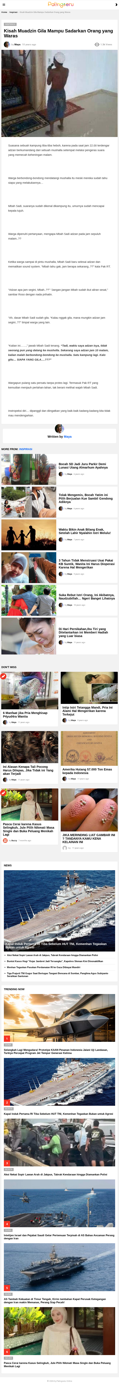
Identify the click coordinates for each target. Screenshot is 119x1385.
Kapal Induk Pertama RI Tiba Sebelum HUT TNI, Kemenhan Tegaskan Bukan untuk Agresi (58, 1113)
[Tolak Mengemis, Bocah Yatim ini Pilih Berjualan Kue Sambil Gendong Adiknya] (28, 502)
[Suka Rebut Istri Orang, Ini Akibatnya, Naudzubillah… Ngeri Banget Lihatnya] (28, 600)
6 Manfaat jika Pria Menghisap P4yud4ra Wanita (25, 714)
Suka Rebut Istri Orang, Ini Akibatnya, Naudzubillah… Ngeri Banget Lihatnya (87, 596)
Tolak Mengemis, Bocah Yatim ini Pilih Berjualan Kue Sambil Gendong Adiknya (86, 498)
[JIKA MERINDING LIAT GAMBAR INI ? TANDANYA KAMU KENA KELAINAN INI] (89, 809)
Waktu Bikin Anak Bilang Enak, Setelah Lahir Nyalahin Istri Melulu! (85, 531)
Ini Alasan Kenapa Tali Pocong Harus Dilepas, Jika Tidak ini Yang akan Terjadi (28, 770)
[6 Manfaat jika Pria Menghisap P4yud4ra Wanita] (29, 690)
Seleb (8, 1358)
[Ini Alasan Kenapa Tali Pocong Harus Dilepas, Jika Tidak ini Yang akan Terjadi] (29, 747)
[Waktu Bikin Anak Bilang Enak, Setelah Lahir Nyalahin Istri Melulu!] (28, 534)
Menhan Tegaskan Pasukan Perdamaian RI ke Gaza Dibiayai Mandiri (43, 967)
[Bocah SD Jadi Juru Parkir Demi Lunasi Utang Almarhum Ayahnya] (28, 469)
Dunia (8, 1045)
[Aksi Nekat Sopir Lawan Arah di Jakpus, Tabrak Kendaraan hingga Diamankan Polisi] (59, 1142)
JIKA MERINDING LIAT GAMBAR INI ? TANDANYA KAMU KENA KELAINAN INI (88, 838)
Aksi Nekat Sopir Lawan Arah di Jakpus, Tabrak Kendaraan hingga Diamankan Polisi (52, 955)
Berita (8, 1109)
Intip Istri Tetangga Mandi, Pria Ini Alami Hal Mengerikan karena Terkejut (87, 711)
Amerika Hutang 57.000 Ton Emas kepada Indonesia (87, 771)
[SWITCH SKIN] (116, 4)
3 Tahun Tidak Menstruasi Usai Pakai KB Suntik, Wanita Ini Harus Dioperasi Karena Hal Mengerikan (87, 564)
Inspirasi (25, 449)
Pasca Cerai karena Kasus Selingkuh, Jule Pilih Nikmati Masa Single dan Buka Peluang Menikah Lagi (28, 829)
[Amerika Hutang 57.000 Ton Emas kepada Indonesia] (89, 748)
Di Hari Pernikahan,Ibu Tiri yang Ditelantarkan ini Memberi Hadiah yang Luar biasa (83, 632)
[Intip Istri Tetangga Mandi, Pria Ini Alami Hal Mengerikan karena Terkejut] (89, 688)
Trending (3, 676)
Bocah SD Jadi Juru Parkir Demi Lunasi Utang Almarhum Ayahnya (83, 465)
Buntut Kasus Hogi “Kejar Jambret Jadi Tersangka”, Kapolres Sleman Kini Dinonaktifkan (55, 961)
